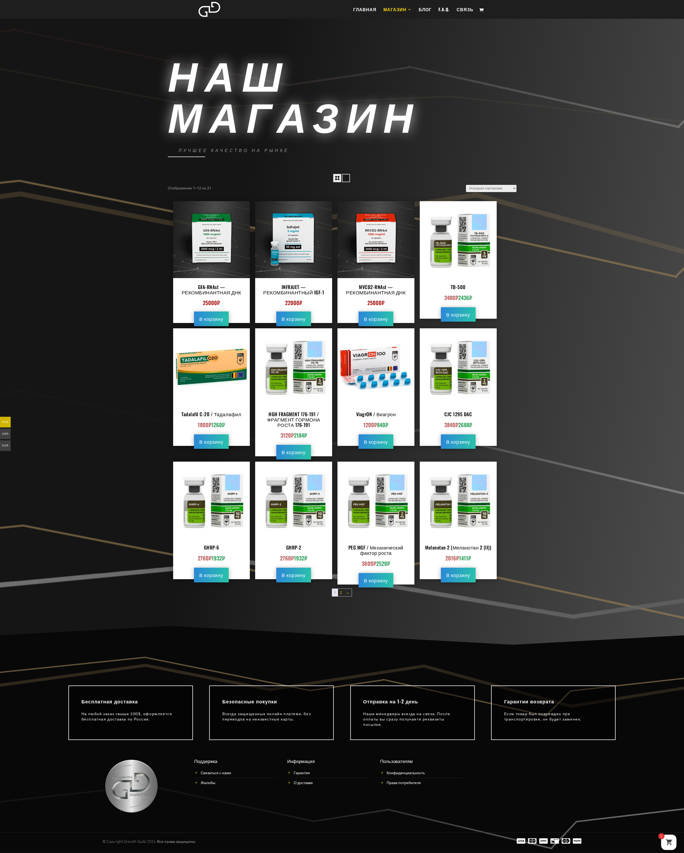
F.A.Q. (444, 10)
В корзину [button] (211, 318)
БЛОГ (425, 10)
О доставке (303, 782)
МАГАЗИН (394, 10)
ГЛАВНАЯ (364, 10)
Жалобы (208, 782)
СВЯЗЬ (465, 10)
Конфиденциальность (406, 772)
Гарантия (302, 772)
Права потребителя (404, 782)
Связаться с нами (216, 772)
